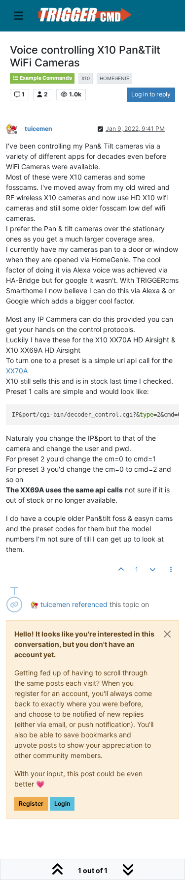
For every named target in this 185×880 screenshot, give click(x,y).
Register (31, 803)
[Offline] (15, 128)
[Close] (167, 634)
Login (62, 803)
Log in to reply (151, 94)
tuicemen (38, 128)
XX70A (17, 370)
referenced (90, 604)
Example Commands (45, 78)
